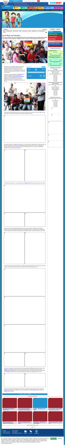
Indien (20, 31)
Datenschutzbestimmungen (6, 443)
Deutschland (16, 31)
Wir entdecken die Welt (17, 433)
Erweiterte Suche (44, 1)
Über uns (9, 9)
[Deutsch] (60, 10)
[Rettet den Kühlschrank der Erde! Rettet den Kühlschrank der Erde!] (19, 411)
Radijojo (29, 394)
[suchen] (38, 1)
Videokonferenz (9, 31)
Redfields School (35, 31)
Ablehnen (60, 438)
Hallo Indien (29, 75)
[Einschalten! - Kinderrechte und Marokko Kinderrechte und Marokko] (34, 411)
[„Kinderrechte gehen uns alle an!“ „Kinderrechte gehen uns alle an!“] (49, 411)
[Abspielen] (36, 69)
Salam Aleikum (15, 430)
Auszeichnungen (41, 9)
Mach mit (28, 9)
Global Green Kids (6, 432)
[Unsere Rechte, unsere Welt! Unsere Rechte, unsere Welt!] (49, 398)
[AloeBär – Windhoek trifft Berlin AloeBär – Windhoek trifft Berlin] (34, 398)
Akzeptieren (53, 438)
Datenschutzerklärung (55, 9)
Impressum (23, 9)
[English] (62, 10)
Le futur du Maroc (6, 433)
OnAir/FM (47, 9)
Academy (18, 9)
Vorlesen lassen (34, 9)
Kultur (4, 31)
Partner (13, 9)
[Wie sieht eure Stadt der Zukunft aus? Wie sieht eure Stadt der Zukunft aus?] (3, 398)
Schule (4, 32)
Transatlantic (14, 432)
